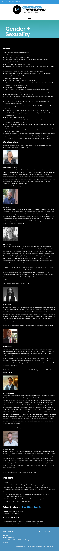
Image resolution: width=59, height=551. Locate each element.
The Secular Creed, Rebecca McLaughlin (17, 57)
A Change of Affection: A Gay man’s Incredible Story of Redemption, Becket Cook (29, 82)
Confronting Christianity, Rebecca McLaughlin (18, 55)
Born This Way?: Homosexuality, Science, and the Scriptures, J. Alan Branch (27, 89)
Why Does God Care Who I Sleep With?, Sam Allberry (20, 80)
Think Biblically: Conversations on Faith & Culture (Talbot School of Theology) (27, 494)
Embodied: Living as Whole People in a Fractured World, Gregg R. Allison (26, 110)
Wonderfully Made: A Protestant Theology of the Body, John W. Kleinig (26, 119)
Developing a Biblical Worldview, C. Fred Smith (18, 64)
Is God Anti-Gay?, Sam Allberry (14, 78)
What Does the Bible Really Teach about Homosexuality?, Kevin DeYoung (27, 92)
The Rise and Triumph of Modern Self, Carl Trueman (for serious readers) (26, 59)
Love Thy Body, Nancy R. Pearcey (15, 117)
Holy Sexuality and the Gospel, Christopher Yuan (19, 94)
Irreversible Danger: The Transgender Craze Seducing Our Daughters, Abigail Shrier (30, 133)
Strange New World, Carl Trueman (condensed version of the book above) (27, 62)
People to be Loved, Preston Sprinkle (16, 85)
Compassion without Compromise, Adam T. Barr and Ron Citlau (24, 71)
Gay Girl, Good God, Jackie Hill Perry (15, 87)
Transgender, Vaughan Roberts (14, 122)
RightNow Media (31, 507)
